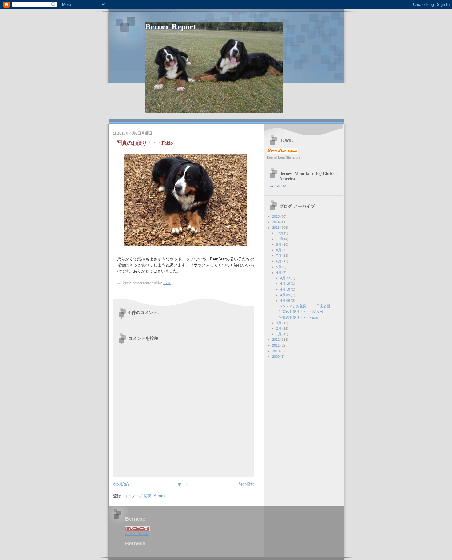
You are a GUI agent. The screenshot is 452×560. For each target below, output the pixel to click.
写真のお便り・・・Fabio (298, 317)
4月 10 (285, 289)
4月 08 (285, 300)
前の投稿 (246, 484)
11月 (280, 239)
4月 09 (285, 295)
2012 (276, 339)
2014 (276, 222)
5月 (279, 267)
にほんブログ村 (137, 534)
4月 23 (285, 278)
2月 (279, 328)
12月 (280, 233)
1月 (279, 334)
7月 (279, 255)
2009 (276, 356)
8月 (279, 250)
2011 (276, 345)
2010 (276, 351)
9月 (279, 244)
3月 (279, 323)
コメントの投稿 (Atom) (144, 496)
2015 (276, 216)
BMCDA (280, 186)
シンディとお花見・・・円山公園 (304, 306)
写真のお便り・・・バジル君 (301, 311)
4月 (279, 272)
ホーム (183, 484)
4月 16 (285, 283)
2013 (276, 227)
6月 (279, 261)
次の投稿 (121, 484)
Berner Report (170, 26)
